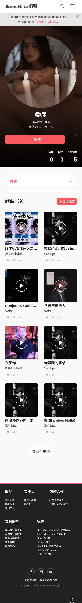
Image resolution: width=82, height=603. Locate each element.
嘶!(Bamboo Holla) (59, 420)
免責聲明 (10, 542)
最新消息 (10, 504)
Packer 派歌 (43, 542)
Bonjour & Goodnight (23, 306)
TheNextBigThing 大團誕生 (51, 534)
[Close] (77, 16)
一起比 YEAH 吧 (45, 554)
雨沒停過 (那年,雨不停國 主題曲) (31, 420)
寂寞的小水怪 (14, 254)
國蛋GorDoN (13, 368)
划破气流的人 (54, 306)
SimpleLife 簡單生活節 (49, 546)
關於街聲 (10, 500)
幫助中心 (10, 546)
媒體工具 (10, 508)
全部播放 (69, 201)
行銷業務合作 (56, 500)
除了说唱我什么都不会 (23, 249)
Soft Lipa (49, 254)
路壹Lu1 (10, 311)
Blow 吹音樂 (43, 538)
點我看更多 (41, 451)
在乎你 (10, 363)
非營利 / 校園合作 (58, 504)
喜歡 (13, 182)
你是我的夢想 (54, 363)
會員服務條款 (12, 538)
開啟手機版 (31, 580)
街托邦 (27, 504)
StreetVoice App (48, 580)
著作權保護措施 (13, 534)
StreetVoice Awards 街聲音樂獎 (53, 530)
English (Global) (46, 21)
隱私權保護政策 (13, 530)
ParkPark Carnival (46, 550)
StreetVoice (21, 6)
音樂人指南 (30, 500)
